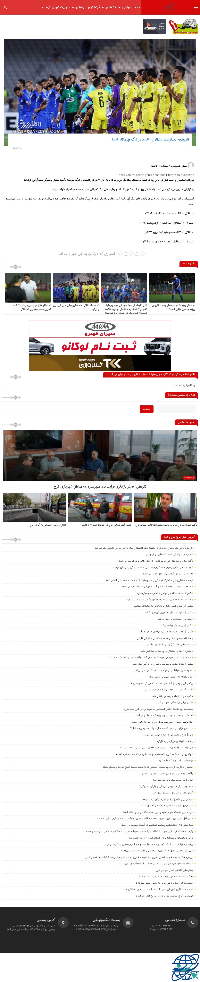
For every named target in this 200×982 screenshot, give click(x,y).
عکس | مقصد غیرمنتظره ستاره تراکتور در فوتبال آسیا (165, 631)
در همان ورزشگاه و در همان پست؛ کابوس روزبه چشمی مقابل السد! (173, 307)
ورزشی (80, 7)
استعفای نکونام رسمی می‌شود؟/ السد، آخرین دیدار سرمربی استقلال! (31, 307)
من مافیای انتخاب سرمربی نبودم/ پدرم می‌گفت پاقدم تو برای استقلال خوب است (149, 657)
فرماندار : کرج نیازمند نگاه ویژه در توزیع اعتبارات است (164, 896)
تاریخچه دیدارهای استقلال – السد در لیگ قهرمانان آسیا (150, 139)
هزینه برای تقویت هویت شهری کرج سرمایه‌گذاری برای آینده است (157, 812)
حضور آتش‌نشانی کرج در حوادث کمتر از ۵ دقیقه (106, 525)
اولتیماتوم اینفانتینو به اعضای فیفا (175, 619)
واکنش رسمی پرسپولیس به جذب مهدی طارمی (167, 773)
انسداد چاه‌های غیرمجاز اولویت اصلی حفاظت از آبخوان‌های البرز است (156, 863)
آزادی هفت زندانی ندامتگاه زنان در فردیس (169, 554)
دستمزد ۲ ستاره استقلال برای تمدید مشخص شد (167, 651)
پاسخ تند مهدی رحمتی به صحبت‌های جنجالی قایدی (165, 638)
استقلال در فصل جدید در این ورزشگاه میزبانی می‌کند (164, 715)
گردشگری (94, 7)
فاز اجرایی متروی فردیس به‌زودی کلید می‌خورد (168, 574)
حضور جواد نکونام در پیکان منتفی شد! (172, 696)
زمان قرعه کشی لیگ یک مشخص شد (173, 780)
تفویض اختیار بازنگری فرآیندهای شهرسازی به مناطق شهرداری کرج (100, 486)
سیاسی (126, 7)
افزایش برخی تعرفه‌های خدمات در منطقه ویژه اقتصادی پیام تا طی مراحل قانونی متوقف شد (144, 548)
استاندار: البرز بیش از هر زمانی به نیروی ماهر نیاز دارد (164, 883)
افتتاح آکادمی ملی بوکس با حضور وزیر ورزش (169, 689)
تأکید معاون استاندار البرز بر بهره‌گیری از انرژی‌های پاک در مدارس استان (155, 561)
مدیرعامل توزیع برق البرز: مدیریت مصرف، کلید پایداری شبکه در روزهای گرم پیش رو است (145, 818)
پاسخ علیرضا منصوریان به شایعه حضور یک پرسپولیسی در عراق (159, 599)
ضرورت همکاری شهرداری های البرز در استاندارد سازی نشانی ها (159, 889)
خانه (137, 7)
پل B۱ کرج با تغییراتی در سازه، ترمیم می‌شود (169, 735)
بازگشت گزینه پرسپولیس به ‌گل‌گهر (175, 741)
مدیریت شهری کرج (58, 7)
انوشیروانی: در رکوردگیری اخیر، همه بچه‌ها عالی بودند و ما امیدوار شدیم (154, 754)
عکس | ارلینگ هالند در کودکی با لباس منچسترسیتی (165, 593)
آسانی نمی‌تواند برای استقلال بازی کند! (172, 793)
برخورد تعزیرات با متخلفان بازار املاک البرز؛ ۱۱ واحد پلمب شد (161, 838)
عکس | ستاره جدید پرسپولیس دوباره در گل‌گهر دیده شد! (163, 664)
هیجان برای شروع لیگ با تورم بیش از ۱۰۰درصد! (167, 799)
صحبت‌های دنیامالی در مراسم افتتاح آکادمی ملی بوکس (163, 670)
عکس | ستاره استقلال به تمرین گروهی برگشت (168, 612)
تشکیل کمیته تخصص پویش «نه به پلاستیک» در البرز (164, 876)
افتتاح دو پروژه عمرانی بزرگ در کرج (47, 525)
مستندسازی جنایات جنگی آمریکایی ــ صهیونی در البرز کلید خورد (158, 709)
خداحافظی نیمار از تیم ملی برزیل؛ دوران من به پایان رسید (162, 722)
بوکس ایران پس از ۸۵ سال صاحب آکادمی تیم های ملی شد (161, 683)
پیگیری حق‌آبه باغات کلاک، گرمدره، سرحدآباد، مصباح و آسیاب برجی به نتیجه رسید (149, 844)
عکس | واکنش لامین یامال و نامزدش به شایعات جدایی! (163, 606)
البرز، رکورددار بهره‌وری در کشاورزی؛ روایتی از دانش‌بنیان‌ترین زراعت (157, 850)
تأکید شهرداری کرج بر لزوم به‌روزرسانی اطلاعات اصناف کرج (166, 525)
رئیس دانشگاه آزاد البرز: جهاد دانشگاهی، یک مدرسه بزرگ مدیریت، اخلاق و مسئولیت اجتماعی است (139, 831)
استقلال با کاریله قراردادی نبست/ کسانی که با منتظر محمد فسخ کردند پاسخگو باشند (148, 767)
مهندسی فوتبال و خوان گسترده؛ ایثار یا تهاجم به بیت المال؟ (161, 728)
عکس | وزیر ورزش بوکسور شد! (177, 625)
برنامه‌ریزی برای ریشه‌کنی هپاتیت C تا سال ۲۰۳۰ (167, 805)
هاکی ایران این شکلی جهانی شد (175, 702)
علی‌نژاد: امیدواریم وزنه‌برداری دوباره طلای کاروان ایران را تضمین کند (156, 747)
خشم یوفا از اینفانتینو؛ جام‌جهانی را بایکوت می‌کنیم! (166, 786)
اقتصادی (111, 7)
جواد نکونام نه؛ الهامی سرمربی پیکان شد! (171, 677)
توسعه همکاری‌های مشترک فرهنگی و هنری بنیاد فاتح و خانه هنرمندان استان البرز (149, 580)
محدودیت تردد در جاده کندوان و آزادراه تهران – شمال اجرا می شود (157, 586)
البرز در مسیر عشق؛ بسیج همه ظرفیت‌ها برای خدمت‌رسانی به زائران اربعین (152, 567)
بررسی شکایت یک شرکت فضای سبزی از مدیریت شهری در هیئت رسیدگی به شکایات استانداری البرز (139, 857)
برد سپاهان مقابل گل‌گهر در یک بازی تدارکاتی (169, 644)
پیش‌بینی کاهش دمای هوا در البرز (174, 870)
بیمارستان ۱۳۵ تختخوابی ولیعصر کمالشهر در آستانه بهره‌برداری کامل (157, 825)
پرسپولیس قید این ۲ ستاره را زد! (175, 760)
